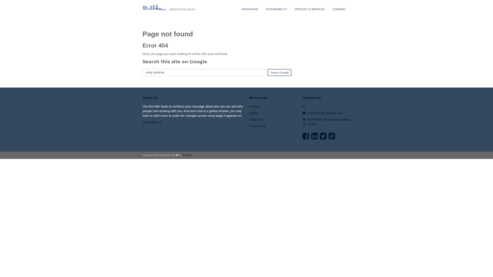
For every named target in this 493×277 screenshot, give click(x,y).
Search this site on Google (175, 61)
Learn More (151, 122)
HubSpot (186, 155)
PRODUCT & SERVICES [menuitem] (310, 9)
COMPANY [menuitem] (339, 9)
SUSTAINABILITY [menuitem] (276, 9)
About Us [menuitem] (257, 119)
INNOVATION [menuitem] (250, 9)
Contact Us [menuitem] (258, 126)
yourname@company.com (325, 113)
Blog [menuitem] (253, 113)
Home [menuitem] (254, 106)
